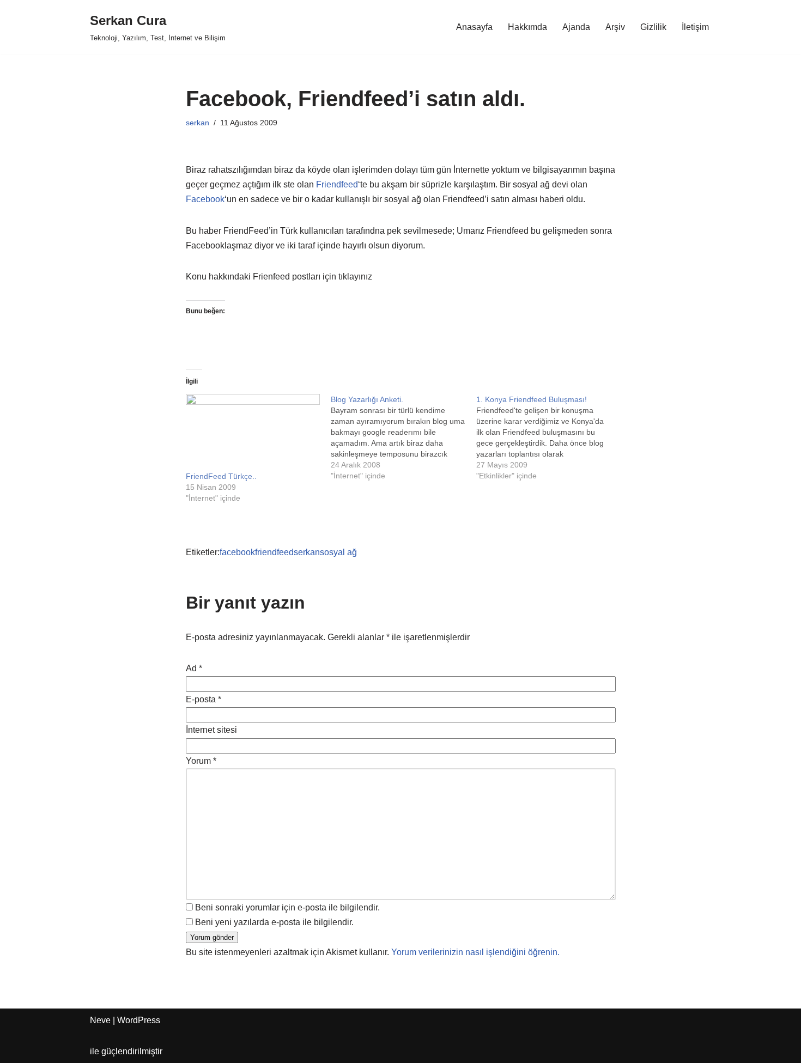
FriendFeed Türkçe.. (221, 476)
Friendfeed (337, 184)
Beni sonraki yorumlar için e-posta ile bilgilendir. (287, 907)
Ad (194, 668)
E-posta (203, 699)
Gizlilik (653, 27)
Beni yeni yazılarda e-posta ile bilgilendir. (274, 922)
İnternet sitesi (211, 729)
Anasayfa (474, 27)
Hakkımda (527, 27)
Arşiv (615, 27)
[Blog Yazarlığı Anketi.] (403, 437)
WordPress (138, 1020)
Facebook (205, 199)
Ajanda (576, 27)
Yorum (201, 761)
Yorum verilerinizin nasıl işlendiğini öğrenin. (475, 952)
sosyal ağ (338, 552)
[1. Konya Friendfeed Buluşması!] (549, 437)
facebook (237, 552)
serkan (197, 122)
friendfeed (274, 552)
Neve (100, 1020)
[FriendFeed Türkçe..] (253, 432)
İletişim (695, 27)
